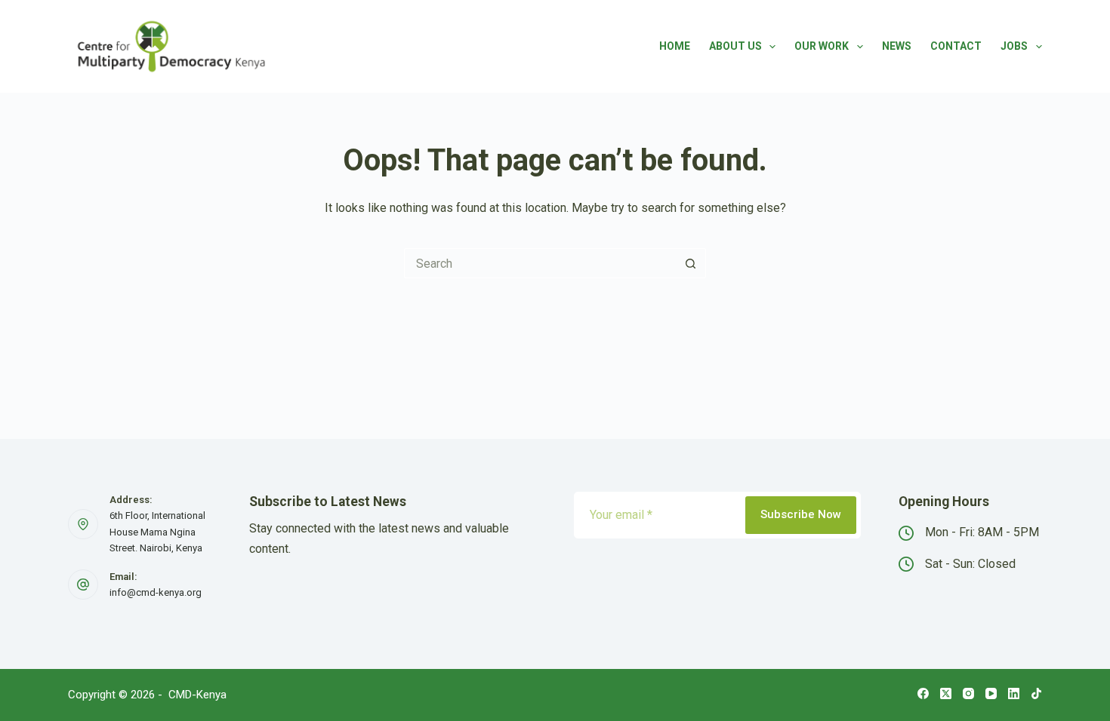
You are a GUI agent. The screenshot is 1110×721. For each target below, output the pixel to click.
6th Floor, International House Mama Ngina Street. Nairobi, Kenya (157, 532)
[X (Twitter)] (945, 693)
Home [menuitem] (674, 46)
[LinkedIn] (1013, 693)
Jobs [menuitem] (1014, 46)
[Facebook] (923, 693)
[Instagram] (968, 693)
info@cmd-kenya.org (155, 592)
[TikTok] (1036, 693)
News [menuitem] (896, 46)
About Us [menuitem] (735, 46)
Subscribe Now (800, 514)
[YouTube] (991, 693)
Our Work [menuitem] (821, 46)
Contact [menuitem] (956, 46)
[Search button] (691, 263)
